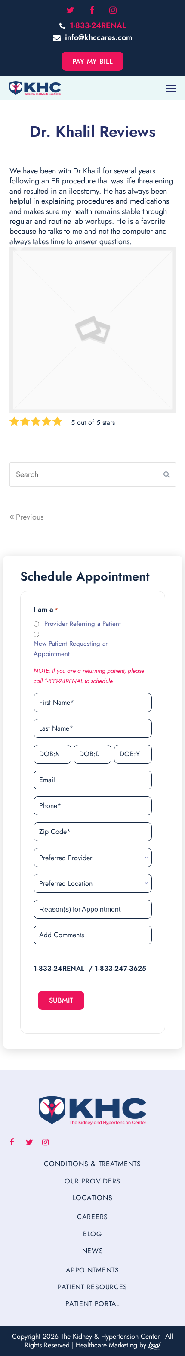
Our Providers (92, 1181)
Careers (92, 1217)
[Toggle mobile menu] (171, 88)
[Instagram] (113, 10)
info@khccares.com (99, 37)
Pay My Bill (92, 61)
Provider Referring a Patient (82, 623)
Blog (92, 1234)
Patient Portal (92, 1304)
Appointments (92, 1270)
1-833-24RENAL (98, 25)
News (92, 1251)
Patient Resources (92, 1287)
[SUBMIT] (166, 474)
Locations (92, 1198)
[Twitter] (70, 10)
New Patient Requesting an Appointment (71, 648)
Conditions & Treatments (92, 1164)
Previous (29, 517)
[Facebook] (91, 10)
